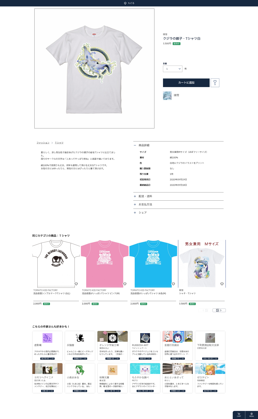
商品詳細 (144, 145)
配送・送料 (145, 196)
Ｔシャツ (59, 142)
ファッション (43, 142)
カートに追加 (186, 83)
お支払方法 (145, 204)
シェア (143, 213)
